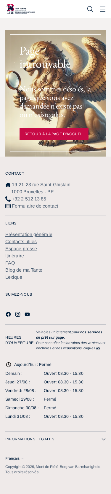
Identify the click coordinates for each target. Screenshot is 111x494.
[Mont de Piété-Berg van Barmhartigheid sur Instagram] (18, 315)
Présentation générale (28, 234)
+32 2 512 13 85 (29, 198)
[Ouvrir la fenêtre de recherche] (90, 9)
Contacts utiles (21, 241)
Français (12, 458)
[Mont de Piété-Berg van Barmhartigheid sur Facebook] (8, 315)
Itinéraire (14, 255)
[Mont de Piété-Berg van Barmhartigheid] (20, 9)
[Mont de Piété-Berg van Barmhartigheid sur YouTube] (27, 315)
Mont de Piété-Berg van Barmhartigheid (68, 467)
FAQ (10, 262)
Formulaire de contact (35, 205)
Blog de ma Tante (23, 270)
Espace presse (21, 248)
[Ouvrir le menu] (102, 9)
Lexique (13, 277)
